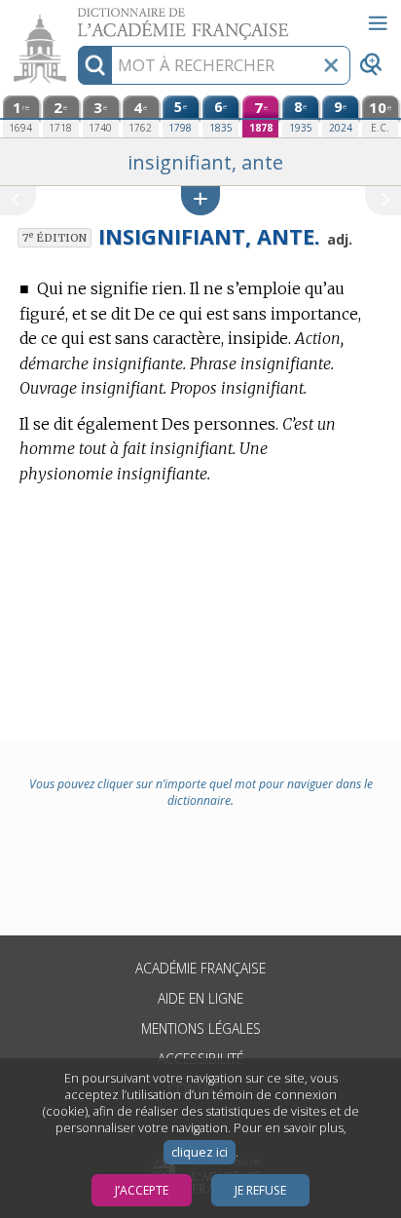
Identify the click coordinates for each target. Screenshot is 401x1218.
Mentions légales (201, 1028)
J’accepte (141, 1190)
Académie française (200, 968)
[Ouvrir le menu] (377, 23)
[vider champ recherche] (330, 65)
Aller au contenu (75, 17)
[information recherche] (95, 65)
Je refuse (260, 1190)
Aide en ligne (200, 998)
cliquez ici (199, 1152)
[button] (200, 200)
